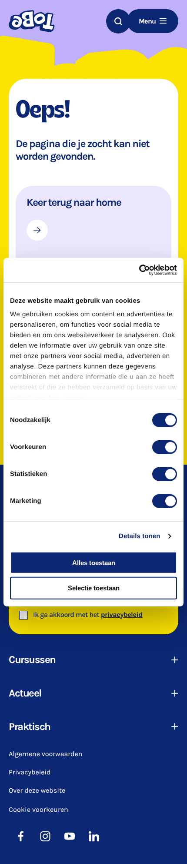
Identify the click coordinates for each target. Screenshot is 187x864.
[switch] (164, 447)
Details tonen (139, 536)
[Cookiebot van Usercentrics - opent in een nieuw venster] (139, 270)
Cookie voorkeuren (38, 809)
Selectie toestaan (94, 588)
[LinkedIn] (94, 836)
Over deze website (37, 791)
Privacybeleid (30, 772)
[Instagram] (45, 836)
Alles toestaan (93, 562)
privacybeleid (122, 615)
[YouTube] (69, 836)
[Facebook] (21, 836)
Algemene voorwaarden (45, 754)
